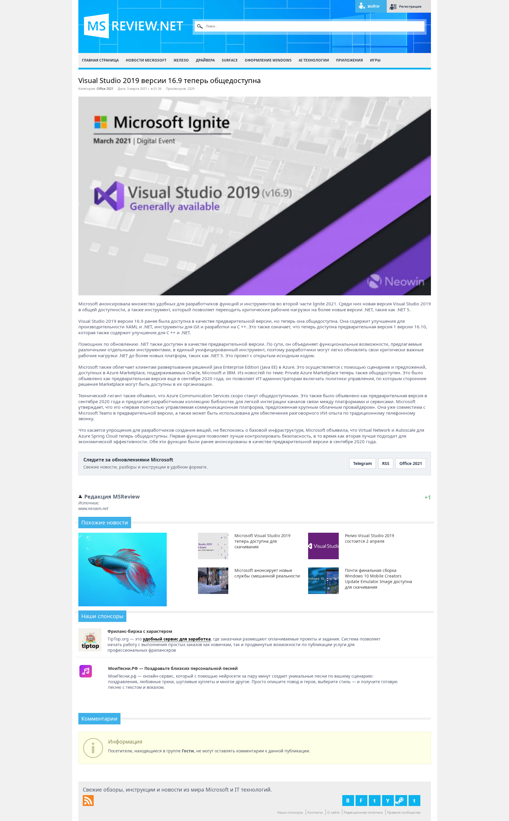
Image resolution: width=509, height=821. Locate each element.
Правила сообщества (403, 812)
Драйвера (205, 60)
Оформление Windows (268, 60)
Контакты (315, 812)
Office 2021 (105, 88)
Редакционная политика (363, 812)
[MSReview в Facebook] (361, 800)
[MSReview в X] (375, 800)
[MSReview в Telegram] (414, 800)
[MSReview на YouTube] (388, 800)
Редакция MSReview (112, 496)
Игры (375, 60)
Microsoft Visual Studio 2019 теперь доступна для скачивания (262, 541)
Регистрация (410, 6)
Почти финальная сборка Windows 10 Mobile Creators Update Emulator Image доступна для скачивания (378, 578)
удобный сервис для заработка (177, 639)
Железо (181, 60)
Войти (373, 6)
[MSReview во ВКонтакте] (348, 800)
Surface (230, 60)
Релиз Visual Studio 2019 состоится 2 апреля (369, 538)
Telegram (362, 463)
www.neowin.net (93, 508)
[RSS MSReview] (88, 804)
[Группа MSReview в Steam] (401, 800)
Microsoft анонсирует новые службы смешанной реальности (267, 573)
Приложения (349, 60)
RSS (385, 463)
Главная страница (100, 60)
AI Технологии (314, 60)
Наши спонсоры (290, 812)
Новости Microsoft (146, 60)
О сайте (333, 812)
